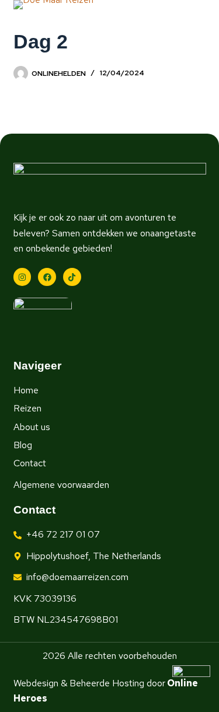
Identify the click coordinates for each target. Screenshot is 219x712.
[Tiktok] (72, 277)
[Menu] (201, 34)
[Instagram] (22, 277)
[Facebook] (47, 277)
